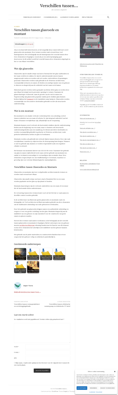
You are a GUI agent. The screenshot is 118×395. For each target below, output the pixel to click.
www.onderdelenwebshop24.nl (89, 169)
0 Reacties (48, 38)
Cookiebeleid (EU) (50, 17)
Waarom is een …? (85, 151)
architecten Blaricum (27, 225)
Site (15, 358)
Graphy (65, 391)
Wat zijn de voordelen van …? (89, 132)
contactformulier (89, 100)
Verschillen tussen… (59, 6)
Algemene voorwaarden (69, 17)
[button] (115, 371)
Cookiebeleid (92, 392)
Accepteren (81, 388)
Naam (16, 346)
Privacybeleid (99, 392)
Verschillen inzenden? (32, 17)
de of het (98, 122)
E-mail (16, 352)
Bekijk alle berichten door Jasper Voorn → (27, 292)
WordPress (55, 391)
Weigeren (93, 388)
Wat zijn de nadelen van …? (88, 136)
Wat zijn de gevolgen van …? (88, 148)
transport (30, 99)
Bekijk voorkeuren (107, 388)
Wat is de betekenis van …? (88, 118)
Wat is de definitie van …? (87, 128)
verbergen (29, 44)
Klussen (17, 26)
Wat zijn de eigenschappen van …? (90, 140)
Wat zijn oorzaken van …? (87, 144)
